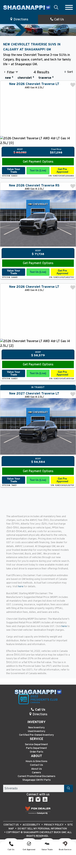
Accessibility (32, 825)
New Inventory (36, 727)
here (21, 586)
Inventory (36, 722)
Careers (36, 772)
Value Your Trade (13, 170)
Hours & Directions (36, 761)
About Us (36, 769)
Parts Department (36, 748)
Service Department (36, 744)
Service (36, 739)
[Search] (68, 788)
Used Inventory (36, 731)
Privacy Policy (54, 825)
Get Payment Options (38, 161)
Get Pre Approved (62, 170)
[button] (56, 7)
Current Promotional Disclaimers (36, 776)
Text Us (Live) (38, 170)
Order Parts (36, 752)
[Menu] (69, 7)
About (36, 756)
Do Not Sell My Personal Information (42, 828)
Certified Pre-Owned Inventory (36, 735)
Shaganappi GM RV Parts (36, 780)
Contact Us (36, 765)
